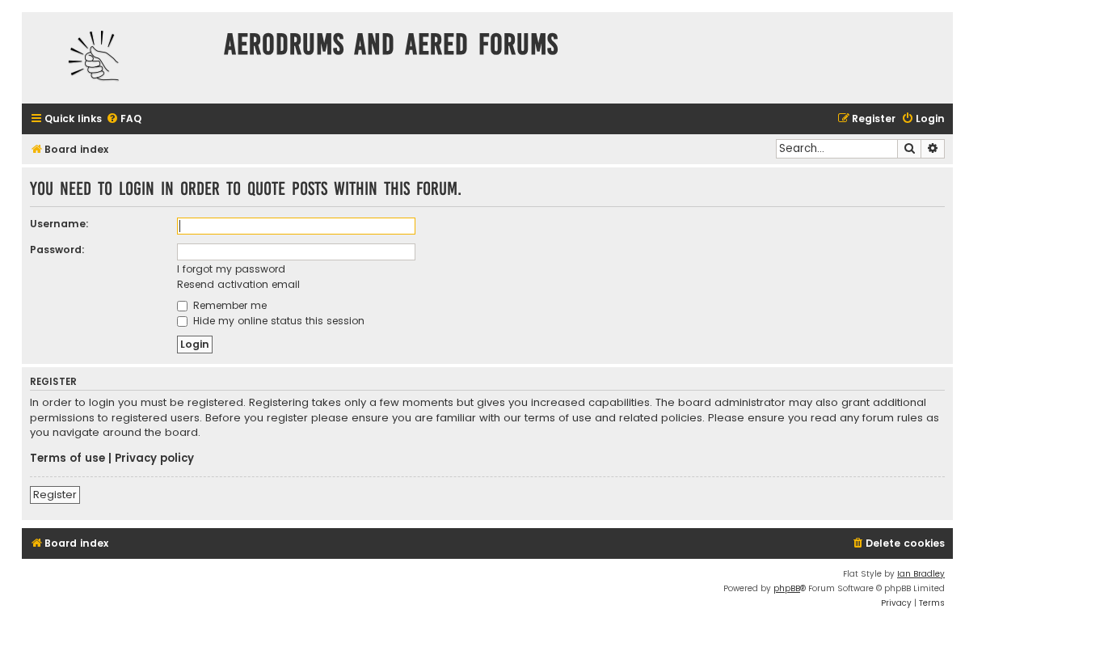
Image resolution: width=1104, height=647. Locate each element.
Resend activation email (238, 284)
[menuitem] (123, 119)
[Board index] (119, 57)
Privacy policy (154, 458)
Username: (59, 223)
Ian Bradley (921, 574)
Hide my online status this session (277, 321)
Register (55, 494)
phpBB (786, 588)
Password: (57, 249)
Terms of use (67, 458)
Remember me (228, 305)
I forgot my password (231, 269)
